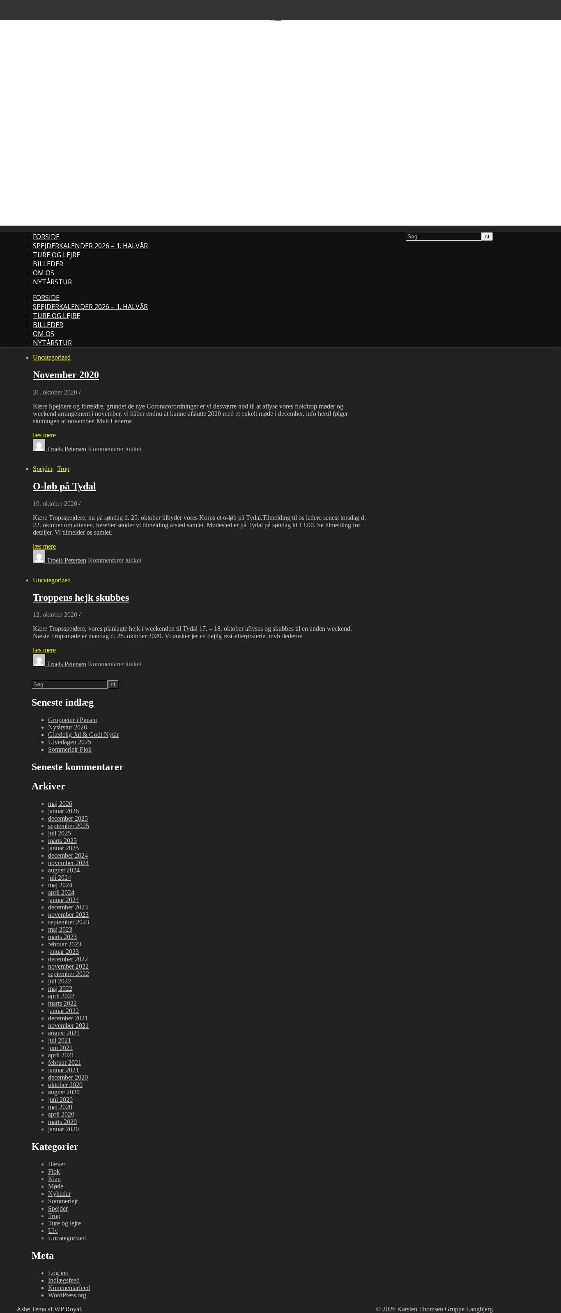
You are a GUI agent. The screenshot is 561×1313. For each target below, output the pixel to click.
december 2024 (68, 855)
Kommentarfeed (69, 1287)
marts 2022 (62, 1003)
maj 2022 (60, 988)
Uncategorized (52, 357)
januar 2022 (63, 1010)
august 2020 (64, 1092)
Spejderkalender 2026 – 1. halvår (90, 245)
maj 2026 (60, 803)
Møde (55, 1186)
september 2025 (68, 825)
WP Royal (67, 1309)
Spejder (42, 468)
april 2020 (61, 1114)
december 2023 (68, 907)
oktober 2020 (65, 1084)
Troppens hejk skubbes (81, 597)
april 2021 (61, 1055)
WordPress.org (67, 1295)
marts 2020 (62, 1121)
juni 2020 (60, 1099)
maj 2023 (60, 929)
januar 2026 (63, 811)
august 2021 (64, 1032)
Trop (63, 468)
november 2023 (68, 914)
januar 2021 (63, 1069)
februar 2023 (64, 944)
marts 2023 (62, 936)
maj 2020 (60, 1106)
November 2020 (66, 374)
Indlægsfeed (64, 1280)
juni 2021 (60, 1047)
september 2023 (68, 921)
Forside (46, 236)
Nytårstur (52, 281)
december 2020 (68, 1077)
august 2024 (64, 870)
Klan (54, 1178)
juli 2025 (59, 833)
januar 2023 (63, 951)
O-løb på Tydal (64, 486)
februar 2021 (64, 1062)
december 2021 (68, 1018)
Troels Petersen (66, 448)
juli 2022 (59, 981)
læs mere (44, 435)
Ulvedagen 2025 (69, 741)
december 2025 (68, 818)
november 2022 (68, 966)
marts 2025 (62, 840)
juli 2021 (59, 1040)
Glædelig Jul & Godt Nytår (83, 734)
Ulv (53, 1230)
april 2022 (61, 995)
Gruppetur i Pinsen (72, 719)
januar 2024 (63, 899)
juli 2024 (59, 877)
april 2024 (61, 892)
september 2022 (68, 973)
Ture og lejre (56, 254)
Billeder (48, 263)
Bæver (56, 1164)
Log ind (58, 1272)
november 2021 (68, 1025)
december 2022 (68, 958)
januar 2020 (63, 1129)
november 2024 (68, 862)
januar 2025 (63, 848)
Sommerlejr (63, 1201)
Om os (43, 272)
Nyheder (59, 1193)
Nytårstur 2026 (67, 727)
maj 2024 (60, 884)
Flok (54, 1171)
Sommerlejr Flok (70, 749)
